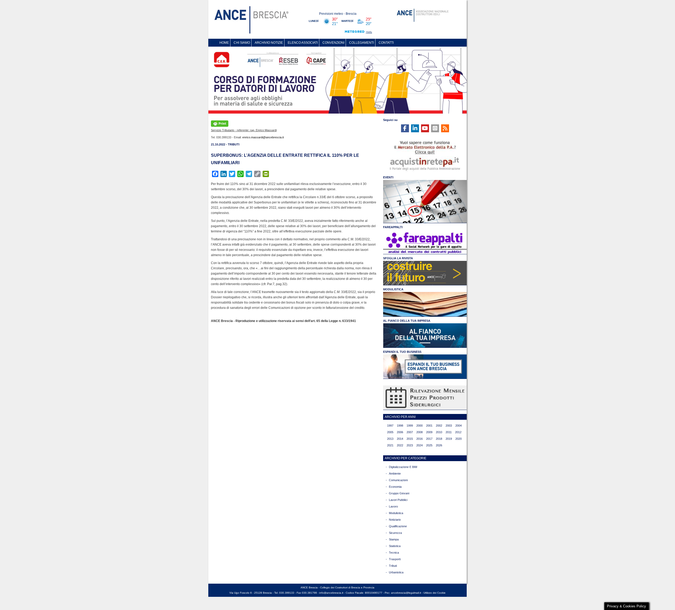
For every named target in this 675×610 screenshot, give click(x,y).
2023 (410, 445)
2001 (429, 425)
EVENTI (388, 177)
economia (395, 486)
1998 (400, 425)
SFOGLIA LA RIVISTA (398, 258)
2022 (400, 445)
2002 (439, 425)
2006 (400, 432)
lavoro (393, 506)
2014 (400, 438)
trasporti (395, 559)
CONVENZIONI (333, 43)
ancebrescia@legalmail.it (406, 592)
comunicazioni (398, 480)
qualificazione (398, 526)
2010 (439, 432)
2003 (449, 425)
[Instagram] (435, 128)
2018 (439, 438)
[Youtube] (425, 128)
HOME (224, 43)
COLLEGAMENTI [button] (361, 43)
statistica (395, 546)
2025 (429, 445)
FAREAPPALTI (393, 227)
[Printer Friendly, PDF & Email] (219, 123)
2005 (390, 432)
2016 (419, 438)
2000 (419, 425)
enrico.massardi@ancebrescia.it (263, 137)
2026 (439, 445)
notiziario (395, 519)
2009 (429, 432)
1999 (410, 425)
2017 (429, 438)
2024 (419, 445)
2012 (458, 432)
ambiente (395, 473)
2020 (458, 438)
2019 (449, 438)
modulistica (396, 513)
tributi (393, 565)
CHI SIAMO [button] (242, 43)
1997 (390, 425)
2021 (390, 445)
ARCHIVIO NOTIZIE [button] (269, 43)
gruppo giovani (399, 493)
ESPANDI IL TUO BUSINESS (402, 351)
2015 (410, 438)
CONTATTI (386, 43)
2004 (458, 425)
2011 (449, 432)
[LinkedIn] (415, 128)
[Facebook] (405, 128)
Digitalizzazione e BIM (403, 467)
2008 (419, 432)
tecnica (394, 552)
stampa (394, 539)
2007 (410, 432)
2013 (390, 438)
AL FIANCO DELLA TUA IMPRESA (406, 320)
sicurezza (395, 532)
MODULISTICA (393, 289)
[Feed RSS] (445, 128)
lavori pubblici (398, 499)
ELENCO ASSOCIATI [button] (303, 43)
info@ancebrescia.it (331, 592)
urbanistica (396, 572)
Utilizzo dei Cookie (434, 592)
